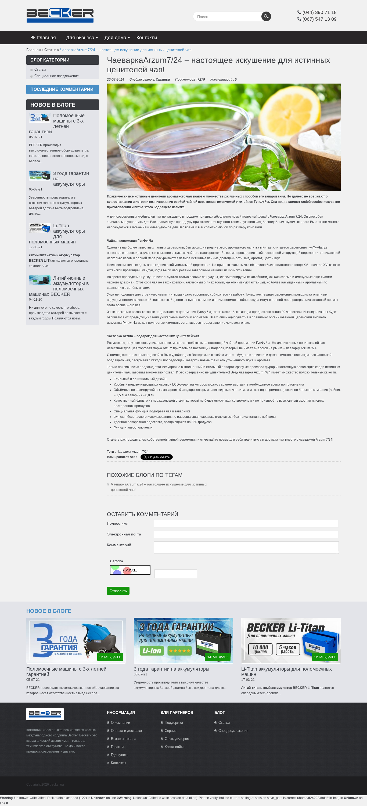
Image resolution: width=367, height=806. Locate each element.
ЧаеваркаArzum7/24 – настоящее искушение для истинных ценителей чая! (126, 50)
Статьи (50, 50)
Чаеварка (124, 452)
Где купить (119, 755)
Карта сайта (174, 747)
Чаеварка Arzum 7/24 (286, 216)
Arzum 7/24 (140, 452)
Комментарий (119, 545)
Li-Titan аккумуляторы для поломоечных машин (57, 233)
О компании (120, 723)
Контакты (118, 763)
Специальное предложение (56, 76)
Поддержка (174, 723)
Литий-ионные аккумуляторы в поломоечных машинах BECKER (59, 286)
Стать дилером (177, 739)
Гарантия (118, 747)
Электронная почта (124, 534)
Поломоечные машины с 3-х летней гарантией (57, 123)
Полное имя (117, 523)
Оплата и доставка (126, 731)
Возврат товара (123, 739)
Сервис (171, 731)
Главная (33, 50)
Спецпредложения (233, 731)
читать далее (110, 657)
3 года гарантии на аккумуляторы (171, 669)
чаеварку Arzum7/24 (301, 348)
